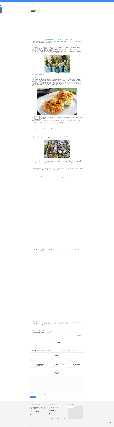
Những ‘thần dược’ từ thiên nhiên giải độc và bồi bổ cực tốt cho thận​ (77, 359)
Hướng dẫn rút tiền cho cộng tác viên (59, 365)
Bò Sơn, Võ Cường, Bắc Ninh (40, 0)
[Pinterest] (54, 344)
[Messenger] (1, 9)
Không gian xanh (33, 10)
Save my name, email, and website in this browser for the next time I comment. (41, 394)
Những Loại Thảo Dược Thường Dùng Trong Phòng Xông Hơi (40, 359)
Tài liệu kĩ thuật (59, 338)
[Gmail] (1, 11)
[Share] (1, 13)
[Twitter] (52, 344)
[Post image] (32, 360)
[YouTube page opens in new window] (83, 0)
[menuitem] (46, 4)
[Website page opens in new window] (32, 417)
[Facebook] (57, 344)
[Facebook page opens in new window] (80, 0)
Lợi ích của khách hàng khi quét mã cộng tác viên (40, 365)
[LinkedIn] (59, 344)
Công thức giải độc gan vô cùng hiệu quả (58, 359)
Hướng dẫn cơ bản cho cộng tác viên (77, 365)
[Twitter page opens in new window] (81, 0)
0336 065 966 (32, 0)
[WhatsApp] (62, 344)
